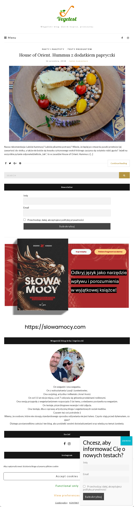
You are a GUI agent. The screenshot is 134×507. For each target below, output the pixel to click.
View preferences (67, 495)
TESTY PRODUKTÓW (80, 49)
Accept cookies (67, 476)
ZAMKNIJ (126, 440)
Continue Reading (119, 163)
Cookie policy (61, 502)
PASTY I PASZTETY (53, 49)
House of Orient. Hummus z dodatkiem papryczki (67, 55)
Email (26, 207)
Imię (25, 195)
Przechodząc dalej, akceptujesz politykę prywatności (55, 219)
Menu (11, 37)
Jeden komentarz (78, 61)
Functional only (67, 485)
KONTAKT (74, 502)
